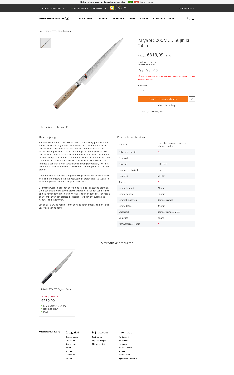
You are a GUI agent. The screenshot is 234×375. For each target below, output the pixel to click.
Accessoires (70, 354)
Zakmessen (70, 340)
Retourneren (124, 340)
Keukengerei (71, 344)
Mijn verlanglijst (98, 344)
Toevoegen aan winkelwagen (163, 99)
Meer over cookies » (147, 2)
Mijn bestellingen (99, 340)
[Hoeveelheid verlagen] (141, 90)
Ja (130, 2)
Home (41, 31)
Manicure (69, 351)
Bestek (68, 347)
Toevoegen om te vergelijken (152, 111)
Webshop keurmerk (100, 8)
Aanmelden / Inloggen (186, 8)
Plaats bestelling (166, 105)
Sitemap (122, 351)
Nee (136, 2)
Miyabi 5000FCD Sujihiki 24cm (56, 289)
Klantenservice (124, 337)
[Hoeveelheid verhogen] (146, 90)
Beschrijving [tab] (47, 126)
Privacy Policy (124, 354)
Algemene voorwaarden (128, 358)
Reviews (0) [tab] (62, 126)
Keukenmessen (72, 337)
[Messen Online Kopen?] (54, 18)
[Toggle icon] (188, 18)
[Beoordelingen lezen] (147, 70)
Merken (171, 18)
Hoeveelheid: (143, 85)
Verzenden (123, 344)
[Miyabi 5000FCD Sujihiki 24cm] (57, 268)
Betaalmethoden (125, 347)
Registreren (97, 337)
